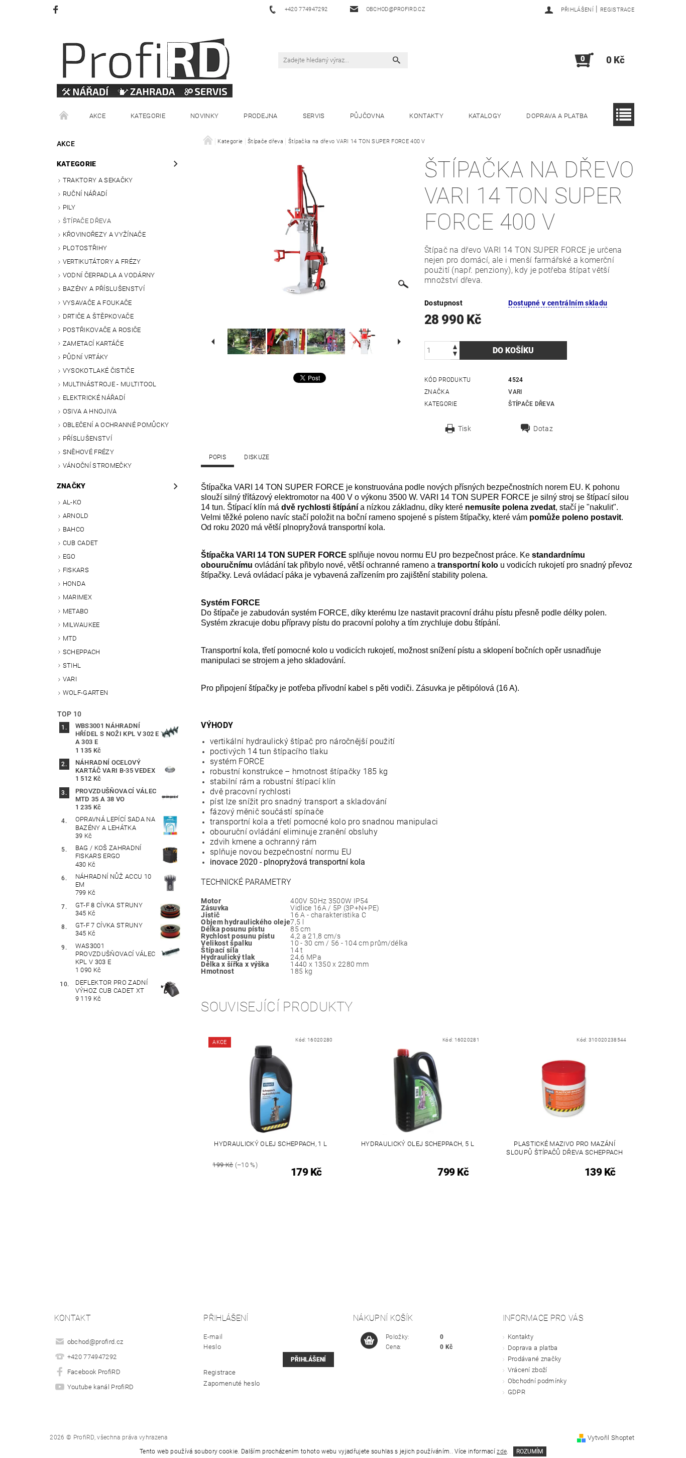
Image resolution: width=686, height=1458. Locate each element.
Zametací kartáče (93, 343)
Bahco (74, 529)
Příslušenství (87, 438)
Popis (217, 457)
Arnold (76, 515)
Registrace (617, 10)
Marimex (77, 597)
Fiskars (76, 570)
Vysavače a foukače (97, 302)
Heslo (212, 1346)
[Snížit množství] (455, 355)
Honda (74, 583)
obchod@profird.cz (95, 1341)
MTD (70, 638)
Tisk (464, 429)
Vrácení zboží (527, 1370)
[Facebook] (57, 9)
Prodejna (261, 116)
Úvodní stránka (64, 116)
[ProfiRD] (145, 65)
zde (502, 1451)
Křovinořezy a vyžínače (104, 234)
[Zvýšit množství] (455, 346)
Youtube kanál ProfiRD (100, 1387)
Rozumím (529, 1451)
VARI (70, 679)
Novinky (204, 116)
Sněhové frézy (88, 452)
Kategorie (148, 116)
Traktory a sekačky (98, 180)
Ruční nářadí (85, 193)
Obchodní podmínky (537, 1381)
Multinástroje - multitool (110, 384)
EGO (69, 556)
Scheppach (81, 652)
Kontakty (426, 116)
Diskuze (256, 457)
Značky (71, 486)
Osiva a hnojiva (90, 411)
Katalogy (485, 116)
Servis (314, 116)
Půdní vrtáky (85, 357)
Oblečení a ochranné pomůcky (116, 425)
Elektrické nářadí (94, 397)
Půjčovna (367, 116)
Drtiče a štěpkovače (98, 316)
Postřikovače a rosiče (102, 330)
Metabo (76, 611)
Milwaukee (81, 625)
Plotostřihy (85, 248)
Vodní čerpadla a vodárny (109, 275)
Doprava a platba (557, 116)
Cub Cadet (80, 543)
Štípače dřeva (87, 221)
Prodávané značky (534, 1359)
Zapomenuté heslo (231, 1383)
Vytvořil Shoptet (611, 1437)
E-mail (212, 1336)
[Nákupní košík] (369, 1341)
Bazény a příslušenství (104, 288)
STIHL (72, 665)
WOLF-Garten (85, 692)
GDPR (516, 1392)
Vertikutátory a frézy (102, 261)
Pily (69, 207)
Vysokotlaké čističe (98, 370)
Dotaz (543, 429)
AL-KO (72, 502)
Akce (97, 116)
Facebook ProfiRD (94, 1372)
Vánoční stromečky (97, 465)
